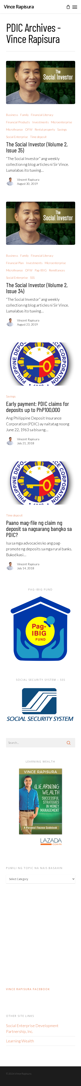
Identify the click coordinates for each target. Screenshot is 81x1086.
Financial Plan (15, 263)
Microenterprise (61, 122)
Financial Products (18, 122)
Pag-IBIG (41, 270)
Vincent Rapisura (28, 179)
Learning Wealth (20, 1041)
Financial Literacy (42, 115)
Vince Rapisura (19, 6)
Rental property (45, 129)
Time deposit (38, 137)
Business (12, 115)
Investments (40, 122)
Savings (62, 129)
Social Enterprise (17, 137)
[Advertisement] (40, 934)
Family (24, 115)
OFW (28, 129)
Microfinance (14, 129)
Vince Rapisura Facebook (28, 989)
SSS (32, 277)
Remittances (57, 270)
